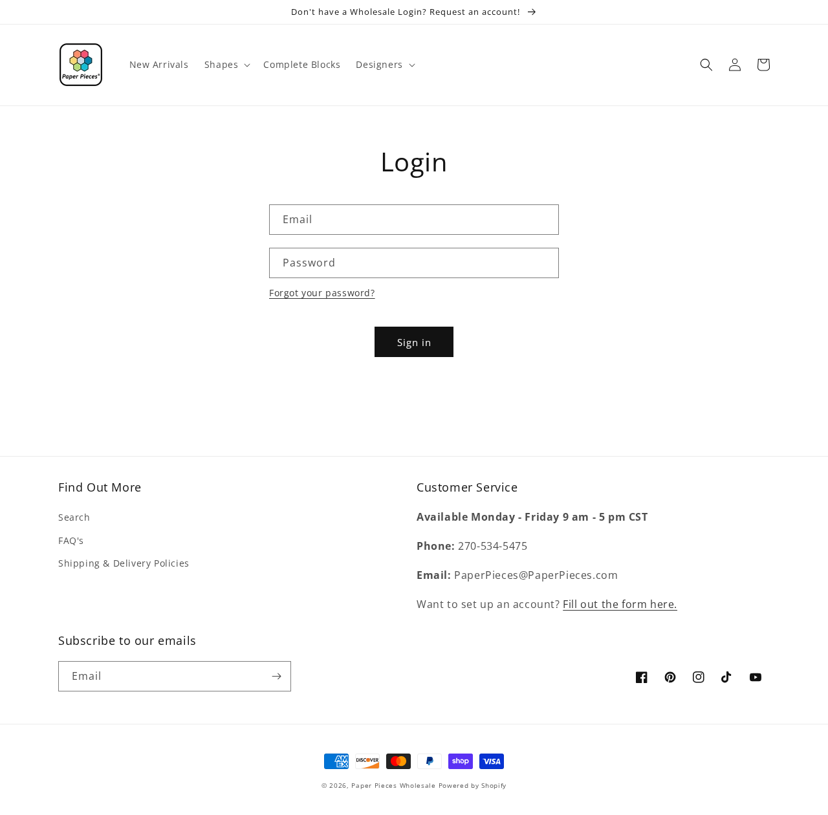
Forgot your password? (322, 293)
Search (74, 517)
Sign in (414, 342)
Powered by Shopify (473, 785)
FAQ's (71, 540)
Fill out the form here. (620, 604)
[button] (226, 64)
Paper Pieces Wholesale (393, 785)
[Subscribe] (276, 676)
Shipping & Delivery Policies (124, 563)
